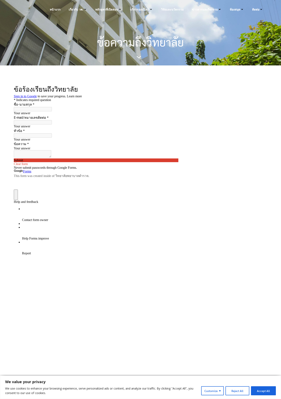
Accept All (263, 391)
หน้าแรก (55, 9)
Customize (211, 391)
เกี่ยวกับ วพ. (76, 9)
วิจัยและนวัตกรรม (172, 9)
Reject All (237, 391)
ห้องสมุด (235, 9)
